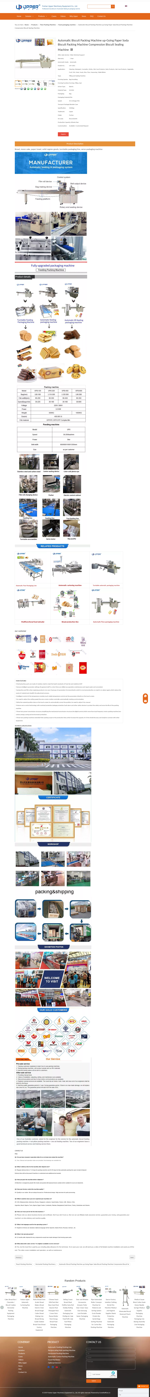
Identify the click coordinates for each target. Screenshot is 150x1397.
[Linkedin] (52, 1367)
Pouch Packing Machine (24, 1264)
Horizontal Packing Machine (58, 1354)
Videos (20, 1360)
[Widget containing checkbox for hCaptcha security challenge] (101, 1374)
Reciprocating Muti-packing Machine (61, 1350)
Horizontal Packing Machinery (45, 1264)
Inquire (63, 134)
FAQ (19, 1369)
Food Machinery (54, 1360)
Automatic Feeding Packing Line (60, 1347)
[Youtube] (57, 1367)
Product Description (75, 144)
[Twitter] (61, 1367)
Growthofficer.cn (104, 1393)
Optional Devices (54, 1363)
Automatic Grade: (63, 62)
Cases (20, 1357)
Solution (21, 1350)
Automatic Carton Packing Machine (61, 1357)
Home (20, 1347)
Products (21, 1354)
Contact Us (22, 1372)
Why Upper (22, 1363)
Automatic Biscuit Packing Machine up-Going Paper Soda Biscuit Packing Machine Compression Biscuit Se (94, 1264)
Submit (94, 1381)
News (20, 1366)
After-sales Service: (63, 55)
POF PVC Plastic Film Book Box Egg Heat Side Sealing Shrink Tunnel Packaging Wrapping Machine (120, 1308)
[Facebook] (48, 1367)
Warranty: (61, 58)
